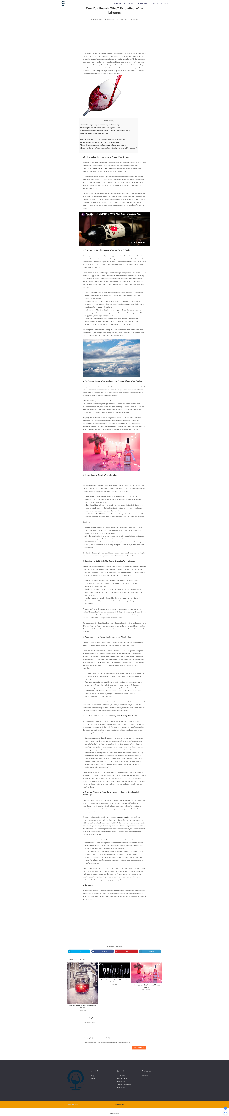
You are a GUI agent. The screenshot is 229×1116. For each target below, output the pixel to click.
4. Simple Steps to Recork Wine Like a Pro (94, 133)
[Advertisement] (114, 36)
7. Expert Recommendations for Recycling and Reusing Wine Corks (103, 145)
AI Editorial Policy (114, 1113)
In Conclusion (84, 151)
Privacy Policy (119, 1104)
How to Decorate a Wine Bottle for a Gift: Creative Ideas (114, 981)
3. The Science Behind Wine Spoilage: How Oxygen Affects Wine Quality (105, 131)
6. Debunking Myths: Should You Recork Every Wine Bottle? (100, 142)
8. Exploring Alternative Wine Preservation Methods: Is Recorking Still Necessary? (108, 148)
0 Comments (134, 19)
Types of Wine (122, 19)
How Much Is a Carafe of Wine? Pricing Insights (146, 986)
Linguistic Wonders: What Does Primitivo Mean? (82, 1006)
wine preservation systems (126, 817)
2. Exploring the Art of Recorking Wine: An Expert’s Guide (100, 128)
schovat (110, 120)
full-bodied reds (114, 659)
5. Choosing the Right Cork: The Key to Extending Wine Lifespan (102, 139)
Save (127, 951)
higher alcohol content (99, 662)
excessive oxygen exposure (110, 418)
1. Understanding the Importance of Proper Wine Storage (100, 125)
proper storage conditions (102, 168)
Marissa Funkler (97, 19)
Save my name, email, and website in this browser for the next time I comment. (108, 1042)
